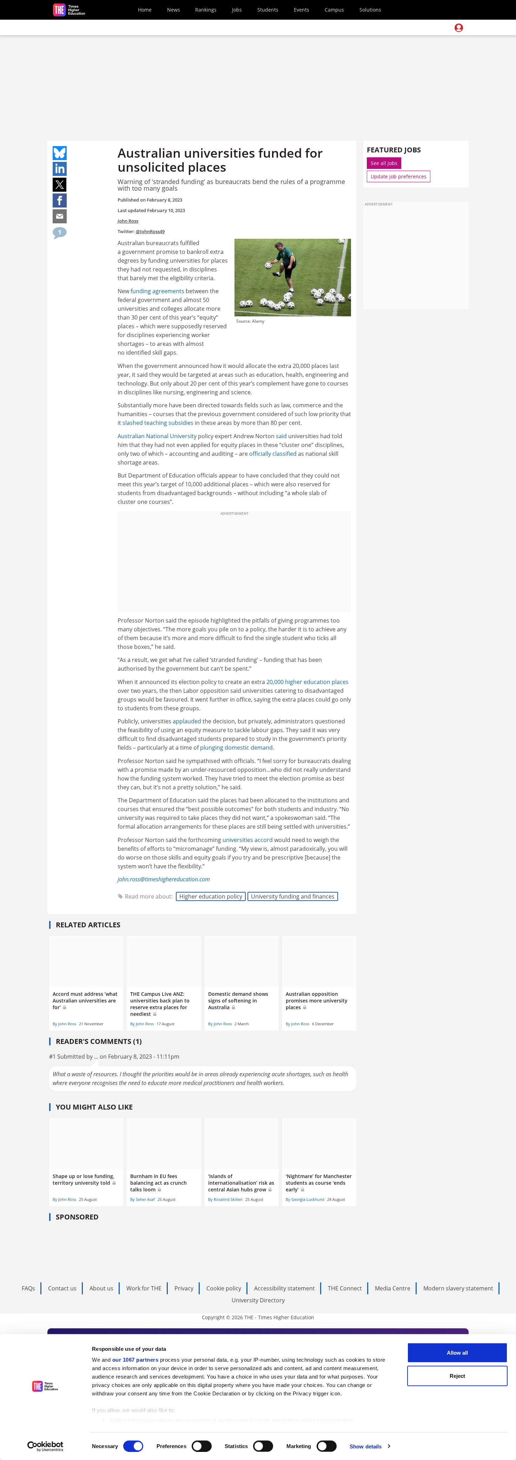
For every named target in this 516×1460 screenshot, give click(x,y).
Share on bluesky (60, 153)
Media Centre (392, 1288)
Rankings (206, 9)
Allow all (457, 1353)
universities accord (248, 840)
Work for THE (143, 1288)
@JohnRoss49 (150, 231)
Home (145, 9)
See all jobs (384, 163)
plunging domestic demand (236, 747)
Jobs (237, 9)
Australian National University (157, 436)
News (173, 9)
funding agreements (157, 291)
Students (267, 9)
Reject (457, 1376)
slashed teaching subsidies (158, 423)
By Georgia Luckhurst (305, 1199)
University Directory (258, 1300)
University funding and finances (293, 896)
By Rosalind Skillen (225, 1199)
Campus (334, 9)
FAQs (28, 1288)
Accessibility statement (284, 1288)
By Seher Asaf (142, 1199)
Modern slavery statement (458, 1288)
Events (301, 9)
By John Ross (64, 1023)
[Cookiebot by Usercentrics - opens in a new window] (45, 1446)
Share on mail (60, 216)
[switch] (202, 1446)
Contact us (62, 1288)
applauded (187, 721)
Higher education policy (210, 896)
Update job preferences (398, 176)
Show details (366, 1446)
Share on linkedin (60, 169)
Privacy (183, 1288)
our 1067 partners (135, 1360)
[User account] (459, 27)
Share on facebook (60, 200)
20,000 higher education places (307, 682)
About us (101, 1288)
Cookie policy (223, 1288)
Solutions (370, 9)
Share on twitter (60, 185)
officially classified (273, 454)
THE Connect (345, 1288)
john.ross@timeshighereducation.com (164, 879)
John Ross (128, 221)
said (281, 436)
